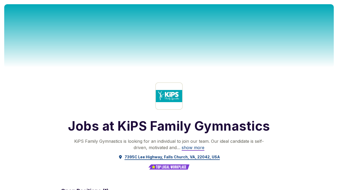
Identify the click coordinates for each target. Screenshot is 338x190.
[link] (193, 147)
